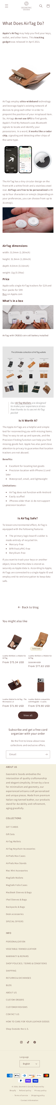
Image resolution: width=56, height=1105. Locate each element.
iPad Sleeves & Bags (16, 899)
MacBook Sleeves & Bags (19, 892)
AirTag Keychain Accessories (20, 848)
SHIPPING (11, 970)
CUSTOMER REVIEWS (16, 1006)
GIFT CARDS (12, 826)
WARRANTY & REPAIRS (17, 956)
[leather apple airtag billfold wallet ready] (28, 94)
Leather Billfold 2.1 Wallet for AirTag (14, 657)
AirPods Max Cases (15, 855)
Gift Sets (10, 834)
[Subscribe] (46, 754)
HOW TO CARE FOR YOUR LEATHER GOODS (27, 1021)
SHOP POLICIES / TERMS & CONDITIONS (26, 963)
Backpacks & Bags (15, 906)
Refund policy (25, 1090)
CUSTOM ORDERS (15, 999)
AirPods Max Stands (16, 863)
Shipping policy (38, 1095)
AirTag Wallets (13, 841)
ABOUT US (11, 992)
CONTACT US (12, 1014)
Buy (5, 294)
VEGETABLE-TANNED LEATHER (21, 948)
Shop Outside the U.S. (17, 1028)
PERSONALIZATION (15, 941)
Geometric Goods (26, 1086)
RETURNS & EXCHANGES (18, 977)
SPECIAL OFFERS (14, 921)
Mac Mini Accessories (17, 870)
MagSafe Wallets (14, 877)
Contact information (29, 1100)
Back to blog (30, 607)
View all (28, 715)
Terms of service (21, 1095)
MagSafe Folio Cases (16, 884)
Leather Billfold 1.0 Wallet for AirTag (40, 657)
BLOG (9, 985)
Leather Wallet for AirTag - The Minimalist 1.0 (15, 700)
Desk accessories (15, 913)
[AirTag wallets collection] (28, 397)
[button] (6, 6)
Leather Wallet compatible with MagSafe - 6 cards (39, 700)
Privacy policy (40, 1090)
